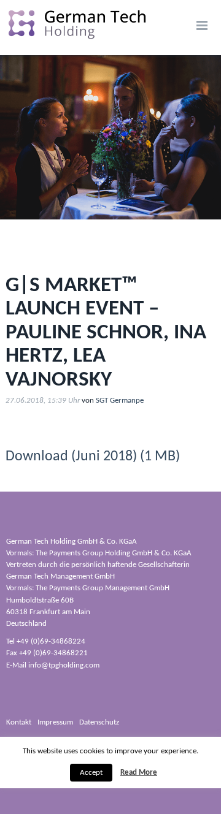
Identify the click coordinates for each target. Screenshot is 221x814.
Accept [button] (91, 773)
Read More (138, 773)
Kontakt (18, 722)
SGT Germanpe (120, 401)
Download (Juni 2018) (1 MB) (93, 456)
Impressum (55, 722)
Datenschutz (99, 722)
